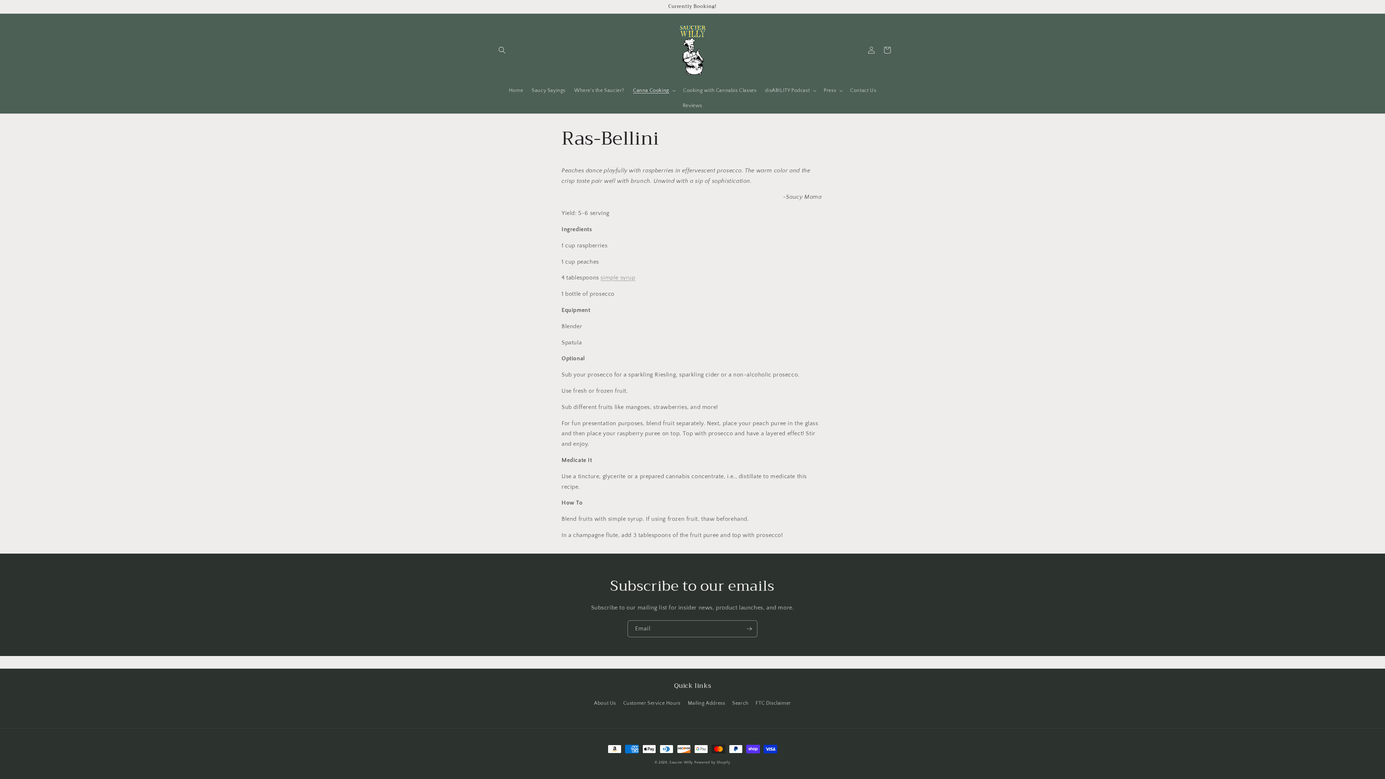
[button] (502, 50)
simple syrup (618, 277)
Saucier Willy (681, 763)
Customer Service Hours (652, 703)
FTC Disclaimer (773, 703)
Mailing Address (706, 703)
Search (740, 703)
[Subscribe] (749, 628)
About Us (605, 703)
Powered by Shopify (712, 763)
